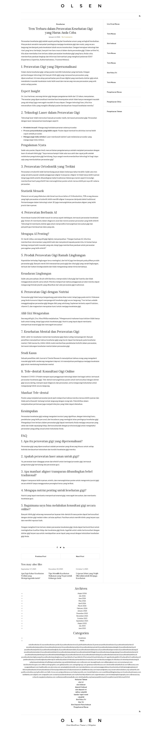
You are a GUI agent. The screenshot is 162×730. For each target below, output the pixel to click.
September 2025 (82, 621)
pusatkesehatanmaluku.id (69, 650)
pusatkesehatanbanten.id (125, 645)
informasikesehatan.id (30, 670)
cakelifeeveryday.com (88, 670)
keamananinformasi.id (99, 677)
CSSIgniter (92, 725)
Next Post (80, 556)
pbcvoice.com (55, 667)
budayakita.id (126, 657)
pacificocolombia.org (28, 672)
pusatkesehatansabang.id (129, 650)
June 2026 (82, 598)
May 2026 (82, 601)
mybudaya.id (91, 659)
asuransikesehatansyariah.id (51, 645)
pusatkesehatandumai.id (129, 652)
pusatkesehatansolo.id (75, 654)
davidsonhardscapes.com (32, 665)
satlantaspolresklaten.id (38, 662)
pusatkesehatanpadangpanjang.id (109, 652)
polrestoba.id (115, 667)
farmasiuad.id (88, 657)
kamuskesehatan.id (44, 670)
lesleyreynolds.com (80, 672)
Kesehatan (60, 24)
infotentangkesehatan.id (129, 667)
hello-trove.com (52, 672)
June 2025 (82, 628)
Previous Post (40, 556)
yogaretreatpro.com (102, 674)
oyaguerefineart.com (31, 667)
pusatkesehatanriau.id (128, 647)
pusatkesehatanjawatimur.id (36, 647)
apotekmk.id (79, 657)
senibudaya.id (136, 657)
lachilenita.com (28, 674)
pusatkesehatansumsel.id (90, 647)
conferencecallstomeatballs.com (67, 677)
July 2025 (82, 626)
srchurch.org (36, 677)
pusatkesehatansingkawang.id (31, 657)
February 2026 (82, 608)
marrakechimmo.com (86, 667)
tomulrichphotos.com (94, 672)
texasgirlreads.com (97, 662)
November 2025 (82, 616)
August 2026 (82, 593)
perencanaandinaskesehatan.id (105, 645)
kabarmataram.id (75, 670)
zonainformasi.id (112, 677)
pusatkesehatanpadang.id (67, 652)
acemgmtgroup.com (79, 665)
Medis (82, 641)
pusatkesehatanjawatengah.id (109, 647)
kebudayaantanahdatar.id (78, 659)
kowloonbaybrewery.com (132, 672)
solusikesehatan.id (34, 645)
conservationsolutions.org (120, 670)
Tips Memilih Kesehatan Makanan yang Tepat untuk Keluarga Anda (60, 575)
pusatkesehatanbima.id (129, 654)
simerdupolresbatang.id (130, 659)
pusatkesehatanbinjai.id (50, 652)
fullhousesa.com (133, 665)
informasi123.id (124, 677)
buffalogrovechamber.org (55, 662)
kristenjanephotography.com (119, 674)
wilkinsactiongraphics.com (50, 665)
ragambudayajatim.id (113, 657)
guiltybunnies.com (66, 665)
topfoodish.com (41, 672)
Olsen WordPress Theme (75, 725)
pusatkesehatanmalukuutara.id (89, 650)
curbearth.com (134, 670)
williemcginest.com (110, 662)
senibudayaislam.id (62, 659)
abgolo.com (37, 674)
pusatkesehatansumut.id (54, 647)
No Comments (67, 37)
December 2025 (82, 613)
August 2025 (82, 623)
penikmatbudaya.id (30, 659)
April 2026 (82, 603)
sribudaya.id (117, 659)
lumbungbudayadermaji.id (46, 659)
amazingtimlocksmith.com (70, 667)
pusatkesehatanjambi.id (32, 650)
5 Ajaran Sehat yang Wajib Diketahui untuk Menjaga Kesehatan (87, 575)
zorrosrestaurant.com (124, 662)
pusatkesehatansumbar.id (72, 647)
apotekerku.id (70, 657)
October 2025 (82, 618)
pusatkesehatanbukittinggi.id (87, 652)
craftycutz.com (85, 662)
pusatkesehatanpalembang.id (35, 654)
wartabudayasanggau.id (104, 659)
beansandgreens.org (103, 670)
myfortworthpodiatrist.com (84, 674)
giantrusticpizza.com (48, 677)
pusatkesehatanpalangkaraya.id (53, 657)
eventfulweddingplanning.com (112, 672)
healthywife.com (44, 667)
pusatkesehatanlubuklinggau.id (56, 654)
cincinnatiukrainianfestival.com (116, 665)
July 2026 (82, 596)
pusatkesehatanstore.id (69, 645)
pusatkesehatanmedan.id (33, 652)
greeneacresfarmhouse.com (96, 665)
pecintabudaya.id (100, 657)
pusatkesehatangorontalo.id (110, 650)
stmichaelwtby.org (84, 677)
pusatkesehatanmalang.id (92, 654)
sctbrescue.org (134, 674)
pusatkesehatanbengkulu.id (50, 650)
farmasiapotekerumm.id (60, 670)
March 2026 (82, 606)
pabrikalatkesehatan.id (86, 645)
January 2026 (82, 611)
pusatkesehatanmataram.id (111, 654)
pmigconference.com (66, 672)
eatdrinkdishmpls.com (72, 662)
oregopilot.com (47, 674)
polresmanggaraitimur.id (102, 667)
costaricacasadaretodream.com (64, 674)
